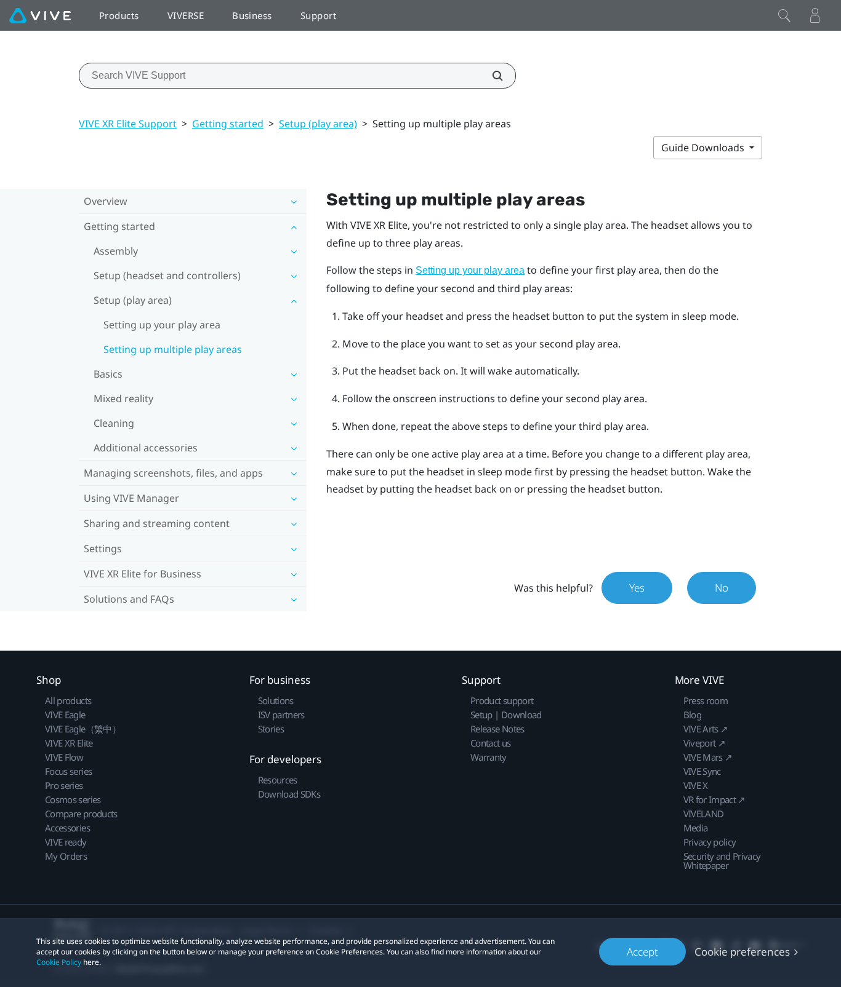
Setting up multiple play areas (172, 349)
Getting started (228, 123)
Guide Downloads (704, 147)
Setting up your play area (161, 324)
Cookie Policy (58, 962)
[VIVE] (40, 15)
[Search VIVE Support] (490, 75)
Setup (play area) (318, 123)
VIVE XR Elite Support (128, 123)
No (721, 588)
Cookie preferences (742, 952)
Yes (637, 588)
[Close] (784, 15)
